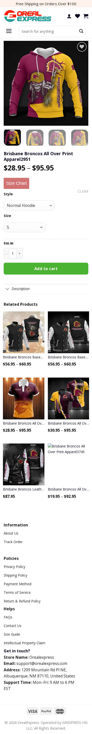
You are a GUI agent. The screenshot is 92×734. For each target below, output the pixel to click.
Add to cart (46, 268)
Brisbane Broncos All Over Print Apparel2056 (23, 423)
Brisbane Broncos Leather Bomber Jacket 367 (23, 489)
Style (8, 194)
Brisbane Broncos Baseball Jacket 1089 (68, 357)
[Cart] (85, 16)
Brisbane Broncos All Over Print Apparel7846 (68, 423)
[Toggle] (7, 289)
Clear (83, 191)
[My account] (69, 16)
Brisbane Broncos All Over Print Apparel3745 (68, 489)
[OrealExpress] (28, 16)
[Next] (80, 83)
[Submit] (81, 31)
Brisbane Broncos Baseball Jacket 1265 (23, 357)
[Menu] (9, 31)
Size (7, 215)
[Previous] (11, 83)
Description (21, 288)
